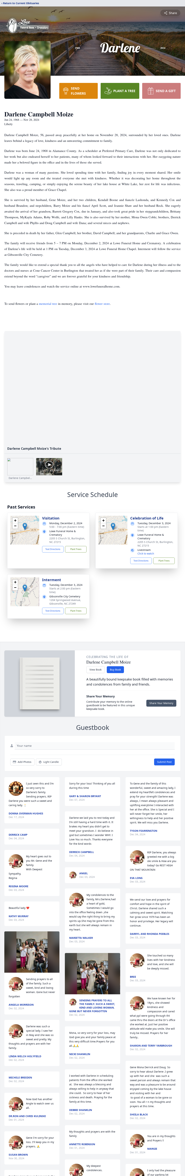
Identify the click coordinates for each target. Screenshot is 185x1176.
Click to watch (145, 553)
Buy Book (115, 669)
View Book (95, 669)
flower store (102, 303)
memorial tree (48, 303)
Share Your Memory (161, 703)
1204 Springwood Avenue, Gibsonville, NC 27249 (65, 601)
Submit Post (164, 762)
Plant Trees (75, 549)
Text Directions (52, 549)
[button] (25, 526)
